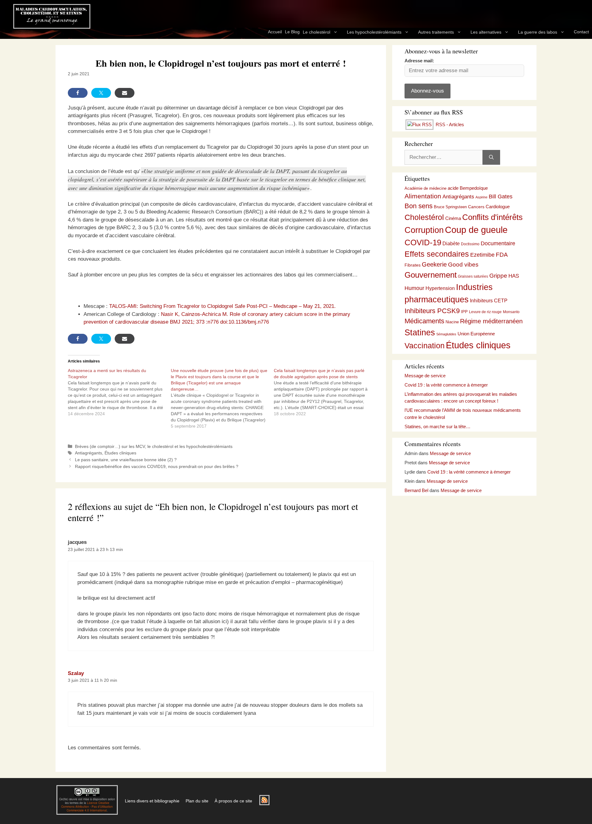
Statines (420, 332)
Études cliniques (120, 452)
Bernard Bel (416, 490)
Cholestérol (424, 217)
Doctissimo (470, 244)
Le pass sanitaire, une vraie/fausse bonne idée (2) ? (126, 459)
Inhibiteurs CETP (489, 300)
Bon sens (419, 206)
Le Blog (292, 31)
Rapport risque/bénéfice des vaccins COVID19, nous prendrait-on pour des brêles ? (156, 466)
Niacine (452, 322)
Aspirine (481, 197)
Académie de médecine (425, 188)
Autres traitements (436, 32)
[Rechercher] (491, 157)
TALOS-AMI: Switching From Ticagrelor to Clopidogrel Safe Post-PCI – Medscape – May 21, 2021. (222, 306)
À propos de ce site (233, 800)
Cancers (476, 206)
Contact (581, 31)
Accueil (275, 31)
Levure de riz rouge (485, 312)
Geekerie (434, 264)
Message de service (425, 375)
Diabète (451, 243)
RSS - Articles (449, 124)
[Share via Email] (124, 93)
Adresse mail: (419, 60)
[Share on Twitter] (101, 93)
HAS (513, 276)
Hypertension (440, 288)
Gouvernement (431, 275)
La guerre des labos (537, 32)
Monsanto (511, 312)
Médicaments (424, 321)
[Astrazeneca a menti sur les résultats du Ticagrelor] (119, 392)
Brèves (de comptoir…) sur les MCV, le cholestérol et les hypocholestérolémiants (153, 446)
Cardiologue (498, 206)
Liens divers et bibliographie (152, 800)
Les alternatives (486, 32)
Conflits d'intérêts (492, 217)
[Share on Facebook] (78, 93)
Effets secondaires (437, 254)
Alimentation (423, 196)
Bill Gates (500, 196)
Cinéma (453, 218)
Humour (414, 288)
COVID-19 (423, 242)
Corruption (424, 230)
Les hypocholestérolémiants (374, 32)
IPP (464, 311)
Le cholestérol (316, 32)
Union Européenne (476, 333)
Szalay (76, 673)
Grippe (498, 275)
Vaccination (425, 345)
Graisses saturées (473, 276)
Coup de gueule (476, 230)
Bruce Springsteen (450, 207)
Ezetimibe (482, 254)
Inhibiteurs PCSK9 (432, 311)
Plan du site (197, 800)
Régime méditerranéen (491, 321)
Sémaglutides (446, 334)
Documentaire (498, 243)
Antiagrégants (88, 452)
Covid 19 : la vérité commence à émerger (446, 384)
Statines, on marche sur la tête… (438, 426)
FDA (502, 254)
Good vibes (463, 264)
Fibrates (413, 265)
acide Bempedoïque (468, 188)
